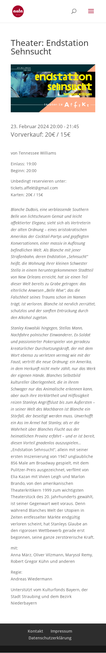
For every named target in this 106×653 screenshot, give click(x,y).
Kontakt (35, 631)
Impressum (61, 631)
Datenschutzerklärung (50, 638)
